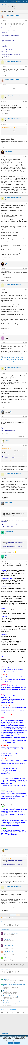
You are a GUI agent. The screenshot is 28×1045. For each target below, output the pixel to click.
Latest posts (4, 977)
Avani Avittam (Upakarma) (9, 982)
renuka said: (4, 511)
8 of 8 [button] (18, 915)
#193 (26, 855)
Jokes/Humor (12, 934)
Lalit (5, 952)
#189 (26, 478)
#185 (26, 342)
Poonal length (6, 979)
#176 (26, 20)
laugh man (7, 957)
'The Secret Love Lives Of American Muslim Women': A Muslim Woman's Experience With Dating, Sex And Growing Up (12, 359)
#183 (26, 268)
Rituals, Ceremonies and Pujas (9, 993)
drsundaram (6, 934)
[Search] (26, 1)
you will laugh (8, 939)
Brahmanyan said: (6, 448)
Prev (13, 915)
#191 (26, 537)
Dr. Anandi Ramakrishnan (7, 9)
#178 (26, 84)
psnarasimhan (7, 959)
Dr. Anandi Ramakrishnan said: (8, 127)
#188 (26, 445)
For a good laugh (9, 945)
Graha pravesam (7, 990)
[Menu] (2, 1)
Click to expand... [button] (14, 460)
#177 (26, 66)
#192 (26, 561)
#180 (26, 124)
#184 (26, 289)
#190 (26, 508)
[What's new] (23, 1)
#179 (26, 101)
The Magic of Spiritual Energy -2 (11, 996)
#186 (26, 373)
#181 (26, 156)
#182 (26, 203)
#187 (26, 416)
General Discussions (7, 998)
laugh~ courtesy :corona (11, 933)
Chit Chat (12, 940)
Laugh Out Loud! (9, 951)
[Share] (24, 21)
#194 (26, 891)
